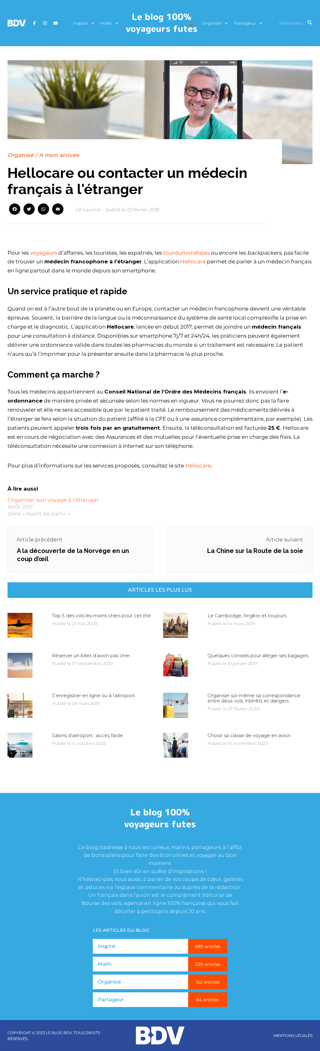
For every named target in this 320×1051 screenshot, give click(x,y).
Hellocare (193, 261)
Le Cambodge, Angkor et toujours (247, 615)
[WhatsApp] (43, 209)
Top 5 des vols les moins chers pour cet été (101, 615)
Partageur (245, 23)
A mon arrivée (59, 155)
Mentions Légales (292, 1036)
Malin (106, 23)
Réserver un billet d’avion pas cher (91, 655)
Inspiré (80, 23)
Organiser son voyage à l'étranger (53, 500)
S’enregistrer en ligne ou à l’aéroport (93, 695)
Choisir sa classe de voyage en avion (249, 735)
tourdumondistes (186, 253)
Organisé (212, 23)
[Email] (58, 209)
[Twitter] (29, 209)
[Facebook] (15, 209)
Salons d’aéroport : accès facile (87, 735)
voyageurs (43, 253)
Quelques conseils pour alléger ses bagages (258, 655)
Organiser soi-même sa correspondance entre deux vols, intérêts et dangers (254, 698)
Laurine (92, 210)
